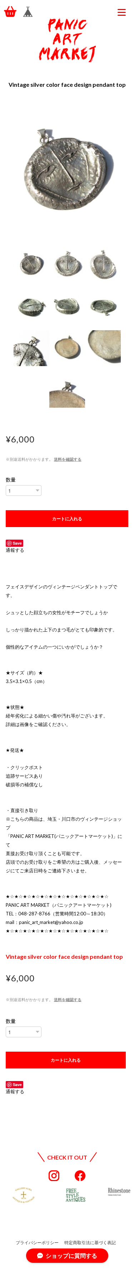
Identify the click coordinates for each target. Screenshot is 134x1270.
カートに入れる (67, 518)
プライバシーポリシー (37, 1242)
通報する (15, 550)
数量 (11, 479)
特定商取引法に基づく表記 (90, 1242)
